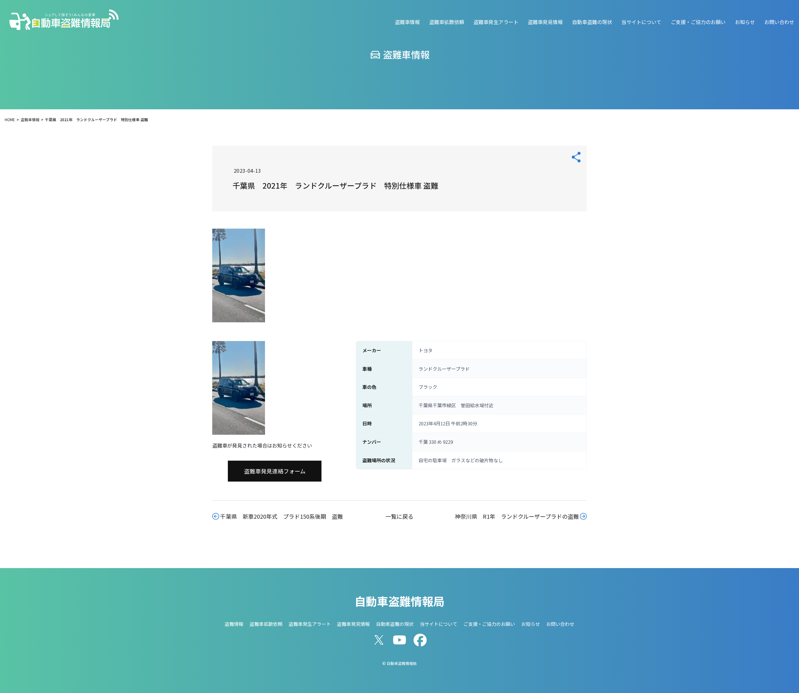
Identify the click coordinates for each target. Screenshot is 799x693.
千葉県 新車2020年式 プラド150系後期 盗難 (281, 516)
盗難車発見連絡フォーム (275, 471)
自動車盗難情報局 (399, 601)
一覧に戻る (399, 516)
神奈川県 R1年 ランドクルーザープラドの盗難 (517, 516)
